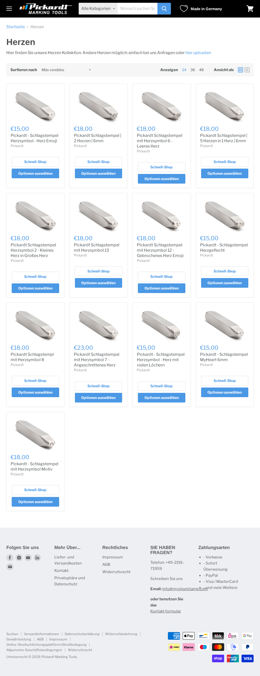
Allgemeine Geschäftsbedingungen (34, 650)
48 (201, 70)
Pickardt (17, 146)
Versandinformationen (41, 634)
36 (192, 70)
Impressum (112, 557)
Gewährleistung (18, 639)
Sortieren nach (23, 70)
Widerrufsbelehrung (121, 634)
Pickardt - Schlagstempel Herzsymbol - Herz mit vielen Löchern (161, 359)
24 (184, 70)
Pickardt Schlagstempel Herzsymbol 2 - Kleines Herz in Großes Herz (33, 250)
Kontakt (61, 570)
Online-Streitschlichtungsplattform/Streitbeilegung (46, 644)
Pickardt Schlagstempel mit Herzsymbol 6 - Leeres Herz (159, 141)
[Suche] (164, 8)
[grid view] (240, 69)
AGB (106, 564)
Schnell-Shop (35, 161)
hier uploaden (198, 52)
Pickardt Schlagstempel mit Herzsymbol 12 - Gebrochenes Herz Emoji (160, 250)
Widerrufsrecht (116, 572)
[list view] (247, 69)
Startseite (15, 27)
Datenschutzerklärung (82, 634)
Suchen (12, 634)
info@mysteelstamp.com (185, 589)
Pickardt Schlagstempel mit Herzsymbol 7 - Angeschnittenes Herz (96, 359)
